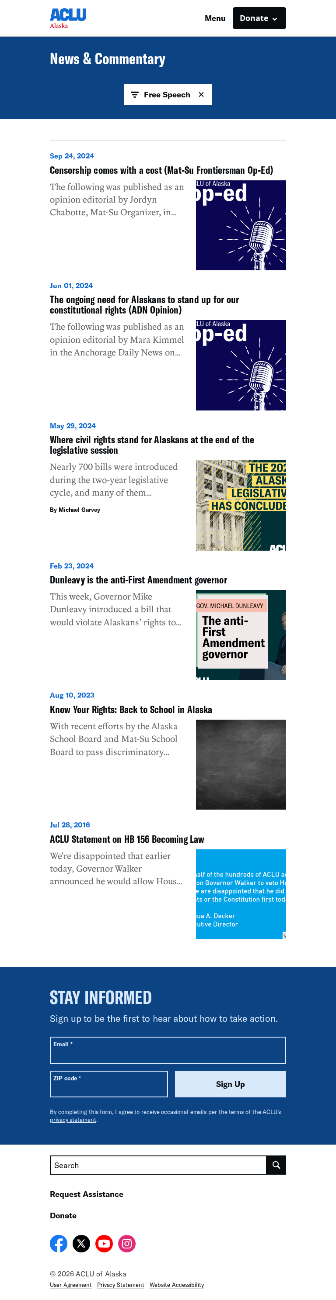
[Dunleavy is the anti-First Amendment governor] (168, 620)
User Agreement (71, 1284)
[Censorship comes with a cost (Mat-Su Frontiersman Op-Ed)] (168, 210)
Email (62, 1044)
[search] (276, 1165)
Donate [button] (254, 18)
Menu (215, 18)
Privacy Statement (120, 1284)
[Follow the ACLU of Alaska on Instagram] (127, 1245)
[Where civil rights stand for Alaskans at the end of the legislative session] (168, 486)
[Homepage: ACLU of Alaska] (80, 18)
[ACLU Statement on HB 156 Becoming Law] (168, 879)
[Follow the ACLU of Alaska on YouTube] (104, 1245)
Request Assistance (86, 1194)
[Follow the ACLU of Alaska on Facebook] (58, 1245)
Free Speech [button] (167, 94)
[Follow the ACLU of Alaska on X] (81, 1245)
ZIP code (67, 1078)
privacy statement (73, 1119)
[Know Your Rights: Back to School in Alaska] (168, 750)
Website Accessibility (177, 1284)
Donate (63, 1215)
